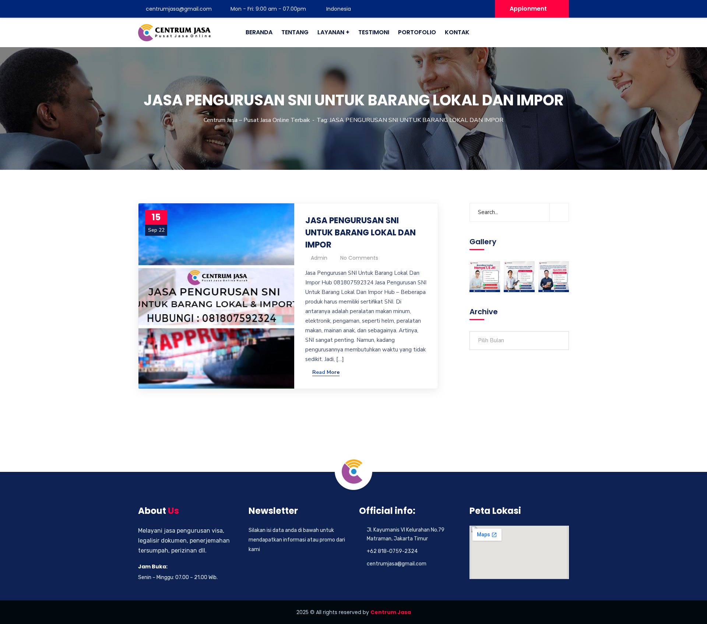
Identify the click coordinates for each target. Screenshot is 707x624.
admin (319, 258)
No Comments (359, 258)
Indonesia (338, 9)
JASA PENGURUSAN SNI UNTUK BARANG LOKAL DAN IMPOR (360, 232)
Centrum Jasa (390, 612)
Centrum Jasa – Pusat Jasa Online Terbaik (257, 120)
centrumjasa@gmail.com (179, 9)
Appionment (528, 8)
